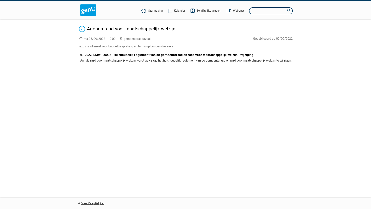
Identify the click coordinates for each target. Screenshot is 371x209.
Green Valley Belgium (92, 203)
